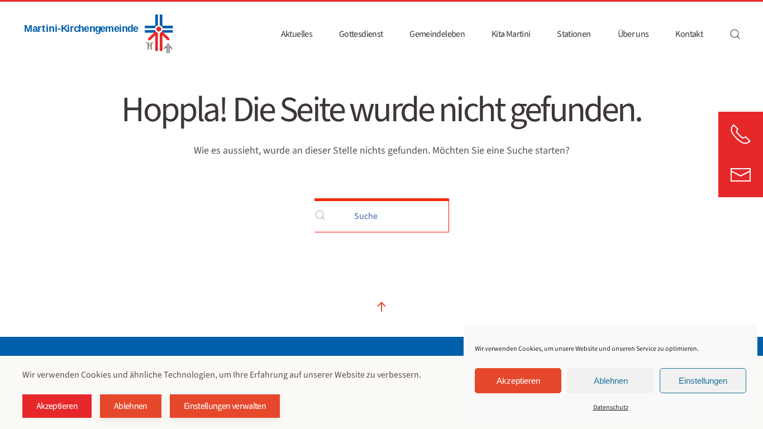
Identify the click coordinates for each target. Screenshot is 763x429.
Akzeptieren (518, 380)
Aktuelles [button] (296, 34)
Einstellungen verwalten (225, 406)
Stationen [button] (573, 34)
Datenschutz (610, 407)
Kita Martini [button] (511, 34)
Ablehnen (611, 380)
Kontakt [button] (689, 34)
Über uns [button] (633, 34)
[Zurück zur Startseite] (97, 34)
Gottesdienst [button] (361, 34)
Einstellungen (703, 380)
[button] (735, 34)
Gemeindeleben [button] (437, 34)
